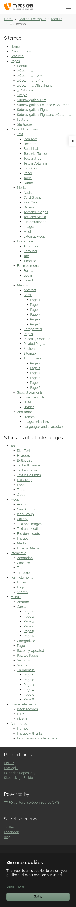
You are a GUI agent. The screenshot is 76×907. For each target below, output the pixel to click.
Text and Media (35, 217)
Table (28, 178)
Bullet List (31, 149)
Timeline (30, 261)
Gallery (29, 207)
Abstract (30, 290)
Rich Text (30, 139)
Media (21, 188)
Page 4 (35, 314)
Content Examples (24, 129)
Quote (28, 183)
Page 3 (35, 310)
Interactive (25, 241)
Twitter (9, 827)
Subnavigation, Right (32, 110)
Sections (30, 349)
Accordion (31, 246)
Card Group (32, 197)
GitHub (9, 763)
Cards (28, 295)
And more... (25, 412)
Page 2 (35, 305)
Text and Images (36, 212)
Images (29, 227)
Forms (28, 271)
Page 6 (35, 324)
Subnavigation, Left (31, 100)
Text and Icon (33, 158)
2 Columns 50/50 (30, 80)
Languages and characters (44, 427)
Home (15, 46)
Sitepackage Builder (19, 778)
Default (22, 66)
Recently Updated (37, 339)
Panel (28, 173)
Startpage (24, 124)
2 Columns (25, 71)
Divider (29, 407)
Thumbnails (32, 358)
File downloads (35, 222)
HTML (28, 402)
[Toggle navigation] (68, 7)
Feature (22, 119)
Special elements (30, 392)
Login (28, 275)
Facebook (11, 832)
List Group (31, 168)
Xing (7, 837)
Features (17, 56)
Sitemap (30, 353)
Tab (26, 256)
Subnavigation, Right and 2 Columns (44, 115)
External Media (35, 236)
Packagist (11, 768)
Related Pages (34, 344)
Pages (15, 61)
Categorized (33, 329)
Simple (22, 95)
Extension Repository (19, 773)
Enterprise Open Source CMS (31, 802)
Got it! (38, 896)
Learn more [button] (15, 886)
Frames (29, 417)
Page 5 (35, 319)
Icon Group (32, 202)
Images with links (36, 422)
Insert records (34, 397)
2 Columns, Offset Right (34, 85)
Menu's (22, 285)
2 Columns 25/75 (30, 76)
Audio (28, 193)
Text (20, 134)
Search (29, 280)
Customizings (21, 51)
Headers (30, 144)
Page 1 (35, 300)
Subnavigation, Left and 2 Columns (43, 105)
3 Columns (25, 90)
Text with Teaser (35, 154)
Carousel (30, 251)
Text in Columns (35, 163)
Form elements (28, 266)
